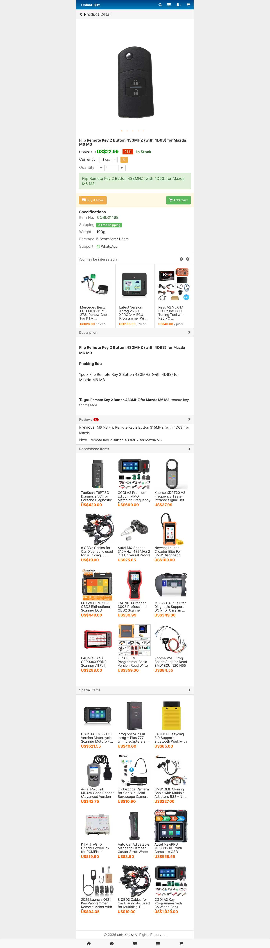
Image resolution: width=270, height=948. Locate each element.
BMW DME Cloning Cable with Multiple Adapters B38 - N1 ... (171, 793)
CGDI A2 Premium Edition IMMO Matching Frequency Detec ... (134, 498)
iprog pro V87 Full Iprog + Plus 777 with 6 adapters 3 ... (133, 737)
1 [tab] (122, 131)
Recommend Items (94, 449)
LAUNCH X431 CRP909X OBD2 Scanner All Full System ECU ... (93, 663)
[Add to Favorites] (124, 160)
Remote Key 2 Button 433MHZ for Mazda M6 (126, 440)
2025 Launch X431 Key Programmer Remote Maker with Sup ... (96, 905)
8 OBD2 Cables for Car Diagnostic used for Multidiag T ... (97, 551)
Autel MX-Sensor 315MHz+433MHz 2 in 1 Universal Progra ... (134, 553)
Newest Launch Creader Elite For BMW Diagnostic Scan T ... (167, 553)
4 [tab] (138, 131)
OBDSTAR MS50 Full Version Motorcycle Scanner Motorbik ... (97, 737)
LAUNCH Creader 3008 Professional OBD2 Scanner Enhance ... (132, 608)
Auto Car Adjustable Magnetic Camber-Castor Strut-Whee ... (133, 849)
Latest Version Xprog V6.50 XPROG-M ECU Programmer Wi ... (94, 312)
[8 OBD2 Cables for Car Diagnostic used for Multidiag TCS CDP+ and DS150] (97, 529)
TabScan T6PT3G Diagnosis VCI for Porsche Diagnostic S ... (96, 498)
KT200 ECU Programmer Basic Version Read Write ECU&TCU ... (133, 663)
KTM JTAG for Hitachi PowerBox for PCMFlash (95, 848)
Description (88, 332)
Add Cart (180, 200)
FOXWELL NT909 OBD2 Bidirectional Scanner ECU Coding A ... (96, 608)
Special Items (89, 690)
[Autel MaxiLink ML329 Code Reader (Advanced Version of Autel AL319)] (97, 770)
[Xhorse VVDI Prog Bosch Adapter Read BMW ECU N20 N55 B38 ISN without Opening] (171, 639)
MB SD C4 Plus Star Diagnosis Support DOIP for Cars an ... (170, 606)
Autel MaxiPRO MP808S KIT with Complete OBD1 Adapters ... (168, 849)
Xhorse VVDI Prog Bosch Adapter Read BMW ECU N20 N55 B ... (170, 663)
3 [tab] (133, 131)
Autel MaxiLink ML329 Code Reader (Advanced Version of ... (97, 794)
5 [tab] (144, 131)
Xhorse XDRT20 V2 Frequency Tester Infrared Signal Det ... (169, 498)
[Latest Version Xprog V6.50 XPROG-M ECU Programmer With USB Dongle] (96, 284)
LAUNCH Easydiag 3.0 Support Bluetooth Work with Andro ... (170, 739)
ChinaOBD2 (125, 935)
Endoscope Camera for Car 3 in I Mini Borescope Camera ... (133, 794)
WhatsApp (108, 246)
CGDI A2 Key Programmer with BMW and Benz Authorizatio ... (168, 905)
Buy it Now (95, 200)
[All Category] (160, 4)
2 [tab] (127, 131)
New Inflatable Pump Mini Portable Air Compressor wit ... (172, 312)
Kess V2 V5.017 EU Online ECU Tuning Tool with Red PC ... (132, 312)
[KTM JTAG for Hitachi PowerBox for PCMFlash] (97, 826)
